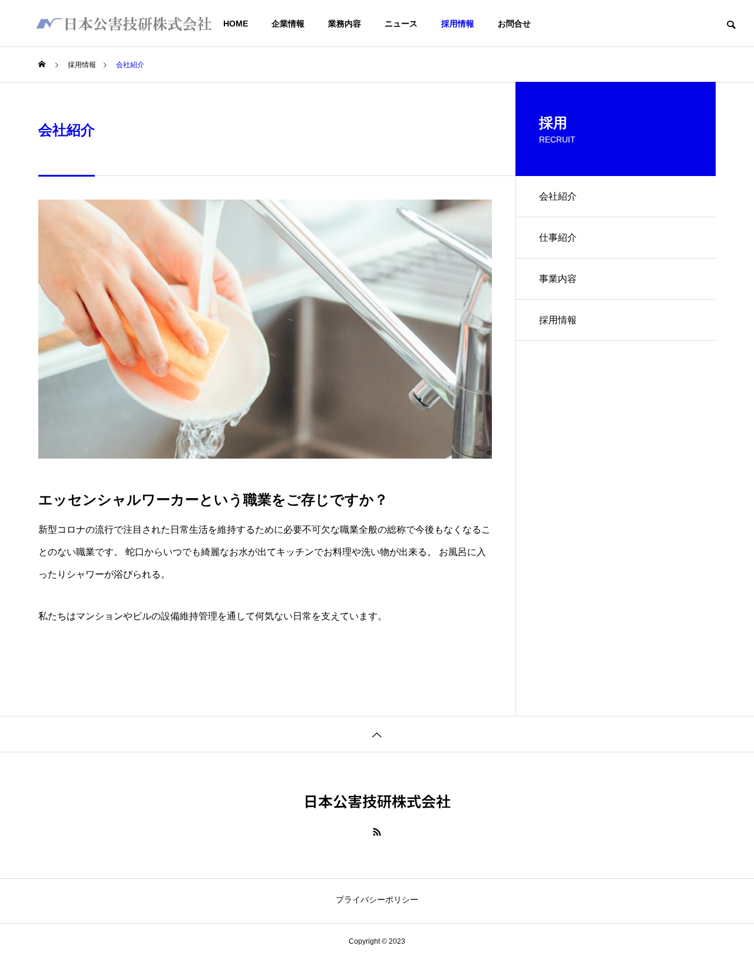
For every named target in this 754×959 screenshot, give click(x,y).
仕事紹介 (558, 238)
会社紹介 (558, 196)
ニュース (401, 23)
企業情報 (288, 23)
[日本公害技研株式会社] (123, 23)
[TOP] (377, 734)
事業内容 (558, 279)
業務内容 (344, 23)
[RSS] (377, 832)
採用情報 (457, 23)
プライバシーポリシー (377, 899)
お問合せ (514, 23)
